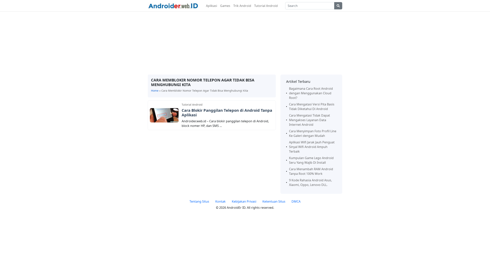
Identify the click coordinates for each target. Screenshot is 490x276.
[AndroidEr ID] (173, 5)
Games (225, 6)
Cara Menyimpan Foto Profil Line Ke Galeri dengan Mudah (312, 133)
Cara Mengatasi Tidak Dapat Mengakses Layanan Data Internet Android (309, 120)
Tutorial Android (266, 6)
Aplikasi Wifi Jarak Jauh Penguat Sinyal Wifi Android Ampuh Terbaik (312, 147)
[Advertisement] (245, 43)
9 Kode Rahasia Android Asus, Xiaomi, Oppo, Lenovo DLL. (310, 182)
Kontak (220, 201)
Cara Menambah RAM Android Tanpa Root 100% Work (311, 171)
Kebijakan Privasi (244, 201)
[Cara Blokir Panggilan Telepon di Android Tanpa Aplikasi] (164, 115)
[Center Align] (338, 5)
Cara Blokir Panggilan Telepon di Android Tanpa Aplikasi (227, 112)
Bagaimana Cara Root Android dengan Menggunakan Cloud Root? (311, 93)
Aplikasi (211, 6)
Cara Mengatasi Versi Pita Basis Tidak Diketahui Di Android (311, 106)
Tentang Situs (199, 201)
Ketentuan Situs (273, 201)
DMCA (296, 201)
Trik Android (242, 6)
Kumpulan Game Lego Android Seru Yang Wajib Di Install (311, 160)
